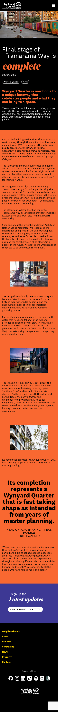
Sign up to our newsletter (25, 609)
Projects (6, 641)
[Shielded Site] (48, 679)
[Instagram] (17, 679)
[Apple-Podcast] (42, 679)
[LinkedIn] (23, 679)
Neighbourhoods (11, 631)
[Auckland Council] (29, 691)
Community (8, 646)
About (5, 636)
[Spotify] (36, 679)
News (5, 651)
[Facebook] (11, 680)
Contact (6, 661)
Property (7, 656)
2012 (20, 145)
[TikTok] (29, 680)
